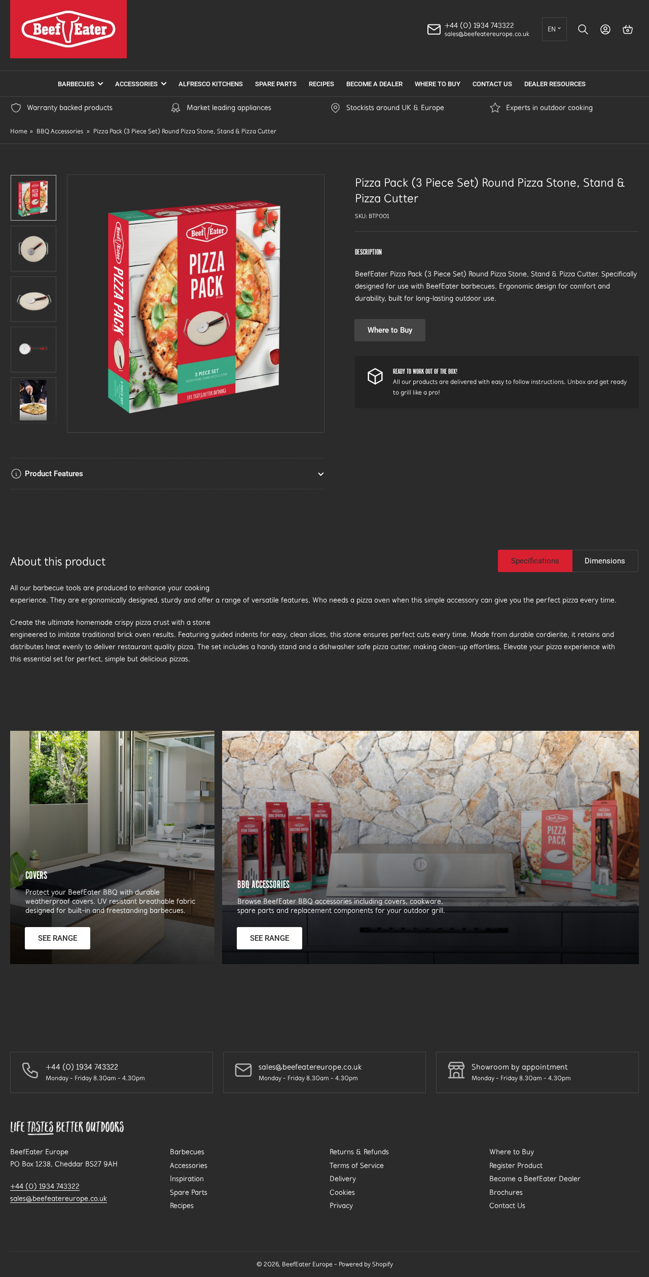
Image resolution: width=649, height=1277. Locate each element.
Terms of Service (357, 1165)
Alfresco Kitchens (210, 84)
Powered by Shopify (366, 1264)
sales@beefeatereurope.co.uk (58, 1198)
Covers (36, 875)
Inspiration (187, 1178)
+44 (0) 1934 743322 (45, 1186)
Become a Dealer (374, 84)
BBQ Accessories (60, 131)
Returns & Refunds (359, 1151)
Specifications (535, 560)
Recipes (321, 84)
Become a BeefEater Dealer (535, 1178)
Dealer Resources (555, 84)
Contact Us (492, 84)
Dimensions (605, 560)
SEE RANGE (57, 938)
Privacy (341, 1205)
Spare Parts (276, 84)
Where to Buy (437, 84)
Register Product (516, 1165)
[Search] (583, 29)
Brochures (506, 1192)
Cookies (342, 1192)
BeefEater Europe (307, 1264)
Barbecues (76, 84)
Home (18, 131)
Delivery (343, 1178)
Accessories (136, 84)
